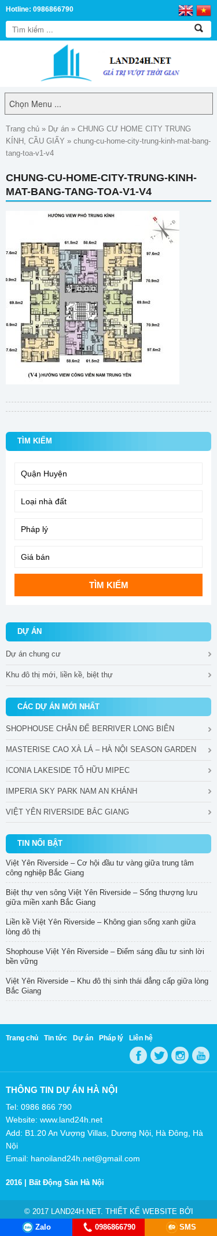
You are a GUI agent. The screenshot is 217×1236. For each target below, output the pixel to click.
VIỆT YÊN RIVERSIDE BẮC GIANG (67, 812)
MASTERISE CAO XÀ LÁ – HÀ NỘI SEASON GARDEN (101, 749)
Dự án (58, 128)
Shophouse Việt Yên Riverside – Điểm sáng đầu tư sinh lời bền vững (105, 956)
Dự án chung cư (33, 654)
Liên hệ (141, 1038)
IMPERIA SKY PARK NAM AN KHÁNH (71, 791)
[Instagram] (180, 1055)
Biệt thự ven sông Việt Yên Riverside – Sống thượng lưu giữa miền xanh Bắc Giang (101, 897)
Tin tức (55, 1038)
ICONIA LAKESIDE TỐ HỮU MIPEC (68, 770)
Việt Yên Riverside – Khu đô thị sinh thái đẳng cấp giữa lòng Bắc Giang (107, 986)
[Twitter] (159, 1055)
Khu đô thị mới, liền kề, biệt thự (59, 674)
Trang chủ (22, 128)
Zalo (43, 1227)
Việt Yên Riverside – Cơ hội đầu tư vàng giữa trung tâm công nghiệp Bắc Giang (100, 868)
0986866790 (115, 1227)
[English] (185, 9)
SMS (187, 1227)
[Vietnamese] (203, 9)
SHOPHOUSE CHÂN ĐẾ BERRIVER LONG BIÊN (90, 728)
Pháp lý (111, 1038)
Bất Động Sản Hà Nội (66, 1182)
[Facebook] (138, 1055)
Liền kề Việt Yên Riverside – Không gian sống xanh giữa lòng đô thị (101, 927)
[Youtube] (200, 1055)
